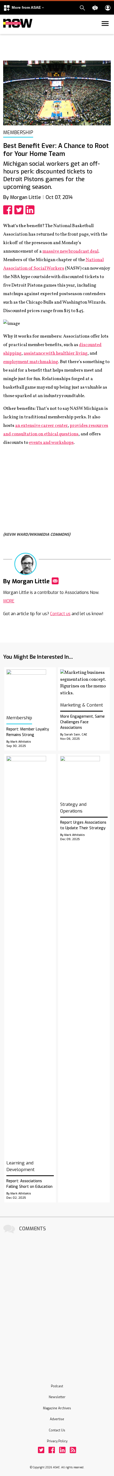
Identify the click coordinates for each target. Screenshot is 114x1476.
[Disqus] (57, 1301)
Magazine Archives (57, 1408)
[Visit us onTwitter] (41, 1450)
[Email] (55, 580)
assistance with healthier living (55, 353)
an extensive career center (41, 426)
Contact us (60, 613)
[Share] (8, 209)
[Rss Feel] (73, 1450)
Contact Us (57, 1430)
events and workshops (51, 443)
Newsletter (57, 1397)
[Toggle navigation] (6, 33)
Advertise (57, 1419)
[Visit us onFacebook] (52, 1450)
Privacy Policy (57, 1441)
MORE (8, 601)
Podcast (57, 1386)
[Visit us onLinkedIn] (62, 1450)
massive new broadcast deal (70, 251)
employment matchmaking (30, 362)
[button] (23, 8)
